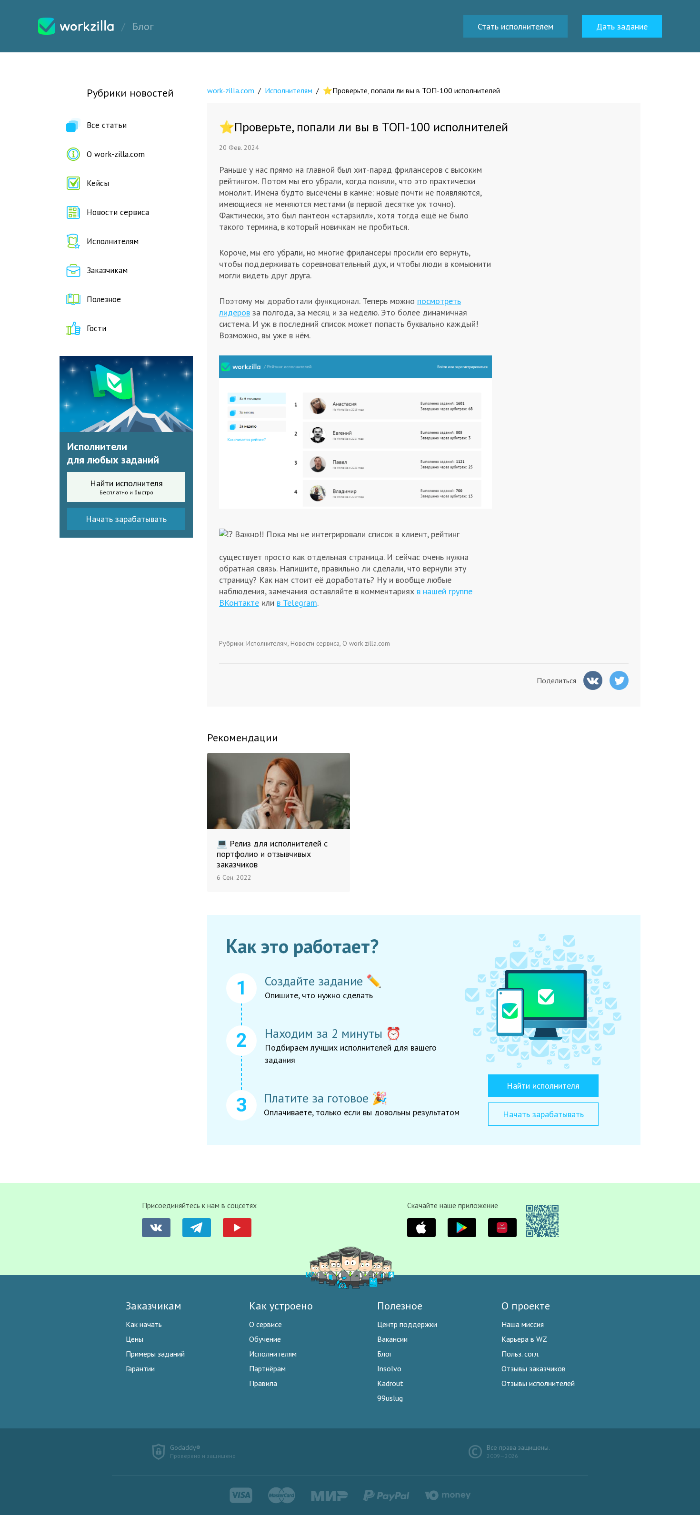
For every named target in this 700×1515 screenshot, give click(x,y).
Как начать (144, 1324)
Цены (134, 1339)
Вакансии (392, 1339)
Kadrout (390, 1383)
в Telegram (297, 602)
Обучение (265, 1339)
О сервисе (265, 1324)
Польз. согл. (520, 1353)
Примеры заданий (155, 1353)
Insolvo (389, 1368)
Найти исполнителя (126, 487)
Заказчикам (107, 270)
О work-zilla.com (116, 154)
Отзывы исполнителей (538, 1383)
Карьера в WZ (524, 1339)
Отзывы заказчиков (533, 1368)
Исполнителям (113, 241)
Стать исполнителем (515, 26)
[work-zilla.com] (76, 26)
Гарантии (140, 1368)
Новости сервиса (118, 212)
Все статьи (107, 125)
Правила (263, 1383)
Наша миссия (522, 1324)
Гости (96, 328)
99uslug (390, 1398)
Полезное (104, 299)
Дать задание (622, 26)
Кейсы (98, 183)
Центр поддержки (407, 1324)
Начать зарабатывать (126, 518)
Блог (384, 1353)
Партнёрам (267, 1368)
